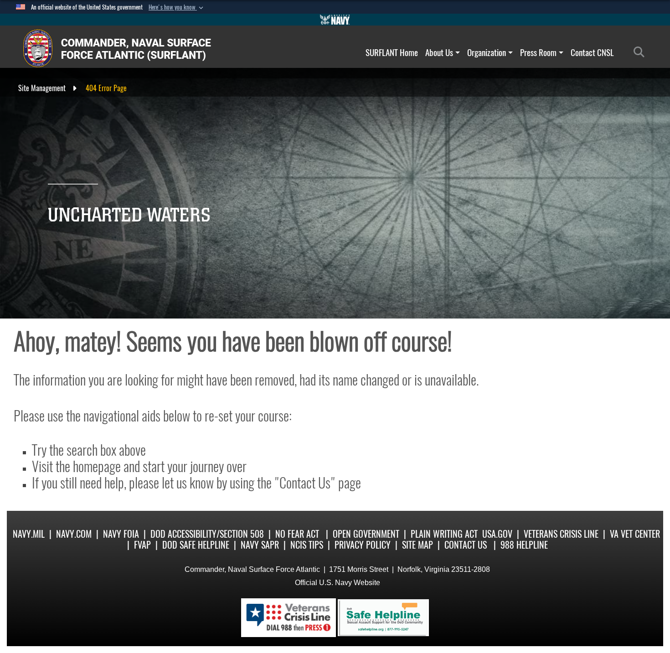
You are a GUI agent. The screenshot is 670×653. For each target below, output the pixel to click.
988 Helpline (524, 545)
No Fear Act (297, 534)
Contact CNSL (592, 52)
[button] (177, 7)
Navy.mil (29, 534)
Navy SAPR (260, 545)
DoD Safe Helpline (195, 545)
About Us (439, 52)
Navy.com (74, 534)
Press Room (538, 52)
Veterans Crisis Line (561, 534)
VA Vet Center (635, 534)
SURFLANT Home (392, 52)
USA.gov (497, 534)
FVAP (142, 545)
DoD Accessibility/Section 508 (207, 534)
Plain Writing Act (444, 534)
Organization (486, 52)
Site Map (417, 545)
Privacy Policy (363, 545)
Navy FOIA (121, 534)
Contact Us (465, 545)
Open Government (366, 534)
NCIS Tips (306, 545)
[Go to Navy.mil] (335, 20)
